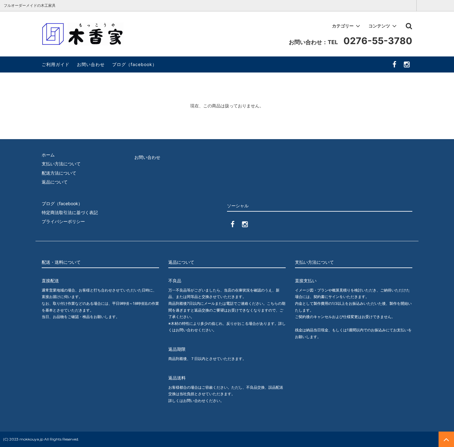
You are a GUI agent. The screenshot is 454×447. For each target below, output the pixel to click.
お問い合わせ (91, 64)
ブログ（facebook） (134, 64)
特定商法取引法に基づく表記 (70, 212)
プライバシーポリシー (63, 221)
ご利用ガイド (55, 64)
